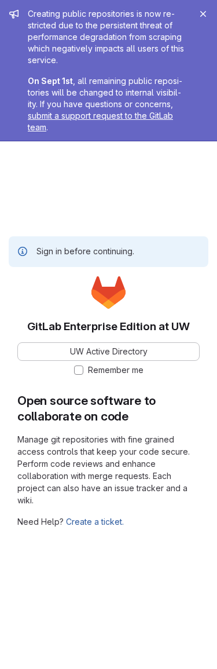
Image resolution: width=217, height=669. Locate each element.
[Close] (203, 14)
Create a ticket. (95, 522)
